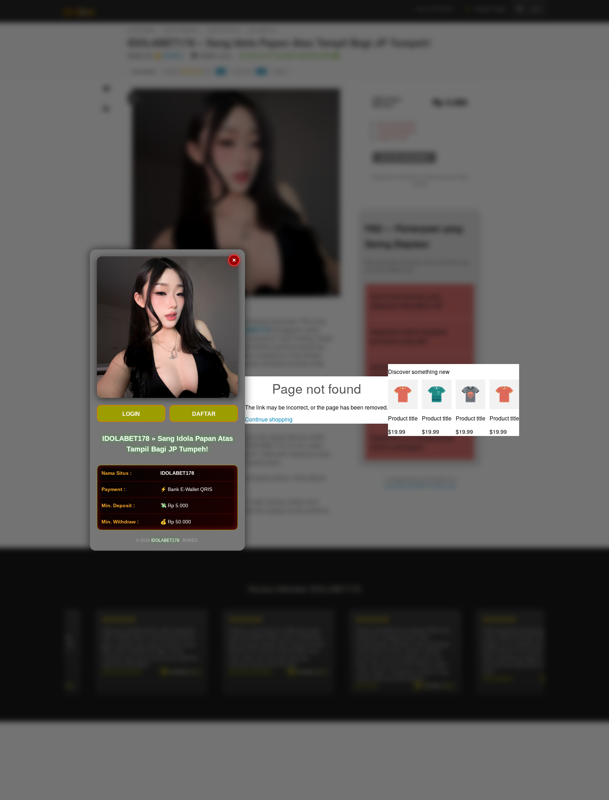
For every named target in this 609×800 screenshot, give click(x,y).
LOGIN (131, 414)
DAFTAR (204, 414)
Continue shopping (269, 419)
